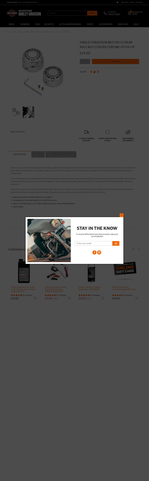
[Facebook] (94, 252)
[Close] (121, 215)
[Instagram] (99, 252)
